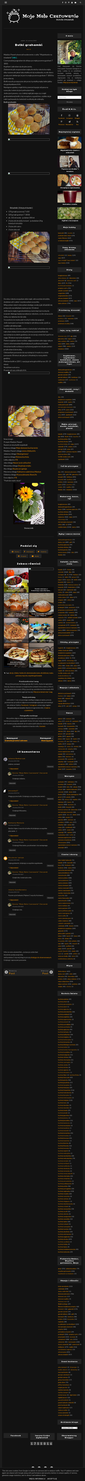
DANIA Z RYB (61, 542)
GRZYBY (68, 797)
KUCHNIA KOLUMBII (63, 1130)
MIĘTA (74, 592)
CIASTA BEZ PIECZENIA (64, 870)
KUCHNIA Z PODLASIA (64, 1242)
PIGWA (60, 756)
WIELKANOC (61, 1347)
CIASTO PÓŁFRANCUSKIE (64, 911)
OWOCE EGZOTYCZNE (64, 751)
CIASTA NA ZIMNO (63, 878)
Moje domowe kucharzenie (27, 448)
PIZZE (68, 449)
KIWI (68, 741)
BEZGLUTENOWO (62, 275)
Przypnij (23, 556)
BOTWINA (60, 784)
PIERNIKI (69, 948)
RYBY (72, 552)
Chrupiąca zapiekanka (70, 188)
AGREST (60, 718)
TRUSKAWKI (70, 761)
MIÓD (59, 344)
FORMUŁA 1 (61, 1309)
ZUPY (59, 258)
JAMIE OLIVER (61, 1382)
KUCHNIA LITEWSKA (63, 1146)
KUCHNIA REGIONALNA (64, 1191)
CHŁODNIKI (61, 255)
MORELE (76, 746)
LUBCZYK (60, 590)
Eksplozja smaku (24, 466)
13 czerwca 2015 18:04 (17, 775)
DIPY (59, 397)
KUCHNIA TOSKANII (63, 1224)
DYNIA (68, 731)
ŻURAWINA (69, 769)
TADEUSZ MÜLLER (62, 1410)
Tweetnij (43, 551)
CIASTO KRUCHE (62, 900)
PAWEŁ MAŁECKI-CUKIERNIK (66, 1402)
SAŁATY (60, 620)
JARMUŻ (74, 577)
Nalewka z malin (70, 204)
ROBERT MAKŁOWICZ (63, 1407)
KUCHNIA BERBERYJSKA (64, 1039)
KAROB (75, 739)
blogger (77, 118)
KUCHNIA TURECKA (63, 1229)
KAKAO (69, 696)
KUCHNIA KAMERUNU (64, 1123)
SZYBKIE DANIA (62, 527)
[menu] (6, 2)
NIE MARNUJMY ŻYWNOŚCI (65, 407)
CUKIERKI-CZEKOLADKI (64, 923)
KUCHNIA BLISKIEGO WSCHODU (66, 1045)
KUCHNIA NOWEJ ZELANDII (65, 1173)
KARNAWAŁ (61, 1317)
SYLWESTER (61, 1342)
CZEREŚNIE (71, 729)
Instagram (33, 705)
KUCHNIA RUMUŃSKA (64, 1196)
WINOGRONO (61, 764)
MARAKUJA (61, 746)
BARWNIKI (70, 863)
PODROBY (74, 984)
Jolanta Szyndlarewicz (17, 890)
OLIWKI (74, 814)
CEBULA (75, 787)
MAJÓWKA (61, 1322)
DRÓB (70, 974)
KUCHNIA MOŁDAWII (63, 1163)
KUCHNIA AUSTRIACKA (64, 1027)
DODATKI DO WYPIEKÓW (65, 399)
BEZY (59, 865)
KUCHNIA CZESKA (63, 1065)
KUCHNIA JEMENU (63, 1118)
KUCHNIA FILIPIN (62, 1075)
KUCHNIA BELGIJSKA (63, 1037)
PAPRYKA (60, 820)
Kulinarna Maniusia (16, 823)
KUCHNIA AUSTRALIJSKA (64, 1024)
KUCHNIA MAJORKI (63, 1151)
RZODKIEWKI (68, 827)
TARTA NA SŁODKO (63, 956)
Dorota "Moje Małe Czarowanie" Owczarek (30, 773)
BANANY (69, 724)
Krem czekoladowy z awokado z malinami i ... (16, 589)
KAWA (59, 698)
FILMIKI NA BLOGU (62, 1304)
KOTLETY (60, 482)
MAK (59, 943)
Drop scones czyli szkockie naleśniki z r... (41, 664)
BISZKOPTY (68, 865)
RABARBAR (60, 761)
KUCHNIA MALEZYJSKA (64, 1153)
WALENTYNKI (75, 1344)
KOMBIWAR (74, 377)
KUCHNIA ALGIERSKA (63, 1009)
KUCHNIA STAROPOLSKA (64, 1209)
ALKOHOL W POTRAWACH (64, 693)
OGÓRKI (60, 814)
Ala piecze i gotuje (19, 469)
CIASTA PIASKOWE (63, 880)
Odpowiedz (50, 766)
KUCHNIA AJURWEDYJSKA (65, 285)
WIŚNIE (71, 764)
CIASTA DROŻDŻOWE (63, 873)
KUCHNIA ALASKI (62, 1007)
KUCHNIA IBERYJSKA (63, 1095)
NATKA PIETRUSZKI (63, 404)
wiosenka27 (13, 791)
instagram (69, 118)
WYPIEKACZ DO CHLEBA (64, 678)
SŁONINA (68, 986)
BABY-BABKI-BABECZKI (64, 860)
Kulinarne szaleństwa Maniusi (29, 472)
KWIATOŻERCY (72, 587)
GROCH (60, 797)
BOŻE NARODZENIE (63, 1286)
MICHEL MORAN (62, 1395)
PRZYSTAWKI (61, 1337)
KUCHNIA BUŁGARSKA (64, 1055)
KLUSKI (66, 436)
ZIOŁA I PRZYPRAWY (71, 630)
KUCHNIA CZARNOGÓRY (64, 1062)
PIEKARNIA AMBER (71, 1268)
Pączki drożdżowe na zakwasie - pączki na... (16, 614)
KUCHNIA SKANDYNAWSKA (65, 1204)
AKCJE (29, 49)
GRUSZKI (68, 734)
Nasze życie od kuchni (22, 463)
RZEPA (60, 827)
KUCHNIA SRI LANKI (63, 1206)
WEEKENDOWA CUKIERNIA (65, 959)
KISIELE (67, 938)
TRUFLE (71, 835)
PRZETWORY (61, 321)
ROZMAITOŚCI (61, 1339)
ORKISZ (60, 524)
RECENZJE (72, 1337)
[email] (74, 2)
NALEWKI (67, 698)
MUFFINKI (68, 946)
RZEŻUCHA (61, 617)
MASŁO (72, 341)
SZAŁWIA (60, 622)
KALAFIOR (75, 799)
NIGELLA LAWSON (62, 1397)
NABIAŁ (60, 346)
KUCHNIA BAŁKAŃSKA (64, 1034)
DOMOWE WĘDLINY (63, 372)
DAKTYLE (60, 731)
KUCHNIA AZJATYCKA (72, 509)
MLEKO (68, 344)
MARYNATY (71, 318)
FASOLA (60, 794)
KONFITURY (61, 318)
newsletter (69, 124)
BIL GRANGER (73, 1367)
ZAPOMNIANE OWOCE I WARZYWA (67, 627)
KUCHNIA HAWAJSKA (63, 1085)
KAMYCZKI (61, 233)
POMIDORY (61, 822)
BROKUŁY (69, 784)
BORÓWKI (60, 726)
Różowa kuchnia (22, 457)
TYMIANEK (73, 625)
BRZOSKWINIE (71, 726)
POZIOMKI (70, 759)
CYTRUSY (60, 729)
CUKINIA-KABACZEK (71, 789)
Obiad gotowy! (22, 454)
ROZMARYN (71, 612)
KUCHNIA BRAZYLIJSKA (64, 1052)
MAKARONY (61, 517)
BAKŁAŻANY (71, 782)
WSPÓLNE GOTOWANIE (35, 676)
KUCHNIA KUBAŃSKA (63, 1141)
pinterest (61, 124)
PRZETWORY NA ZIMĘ (64, 323)
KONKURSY (71, 1317)
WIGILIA (71, 1347)
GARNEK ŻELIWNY (63, 377)
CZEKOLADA (61, 926)
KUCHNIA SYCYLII (62, 1211)
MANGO (69, 744)
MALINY (60, 744)
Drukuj (17, 551)
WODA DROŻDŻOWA (63, 676)
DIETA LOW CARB (71, 280)
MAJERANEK (70, 590)
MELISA (60, 592)
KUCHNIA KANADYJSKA (64, 1125)
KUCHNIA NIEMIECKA (64, 1168)
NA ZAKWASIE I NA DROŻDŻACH (66, 663)
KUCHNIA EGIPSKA (63, 1070)
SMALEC (60, 487)
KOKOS (69, 582)
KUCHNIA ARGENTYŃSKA (64, 1019)
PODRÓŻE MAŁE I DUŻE (64, 235)
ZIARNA (74, 527)
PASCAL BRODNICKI (63, 1400)
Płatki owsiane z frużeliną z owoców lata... (41, 589)
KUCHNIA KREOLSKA (63, 1135)
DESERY (71, 926)
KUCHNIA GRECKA (63, 550)
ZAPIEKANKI (69, 415)
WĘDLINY (60, 382)
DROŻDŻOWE (45, 673)
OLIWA (59, 410)
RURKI (59, 954)
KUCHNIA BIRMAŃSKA (64, 1042)
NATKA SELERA (62, 597)
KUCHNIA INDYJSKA (63, 1100)
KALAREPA (60, 802)
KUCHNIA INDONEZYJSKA (65, 1098)
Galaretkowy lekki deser (41, 640)
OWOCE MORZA (62, 552)
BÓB (68, 787)
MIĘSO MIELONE (71, 979)
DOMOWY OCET (62, 1301)
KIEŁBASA (69, 477)
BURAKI (60, 787)
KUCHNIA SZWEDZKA (64, 1219)
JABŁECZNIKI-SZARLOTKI (64, 933)
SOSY (59, 415)
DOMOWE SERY (62, 336)
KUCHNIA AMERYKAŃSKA (65, 1012)
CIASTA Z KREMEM (63, 885)
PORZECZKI (61, 759)
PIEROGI (60, 449)
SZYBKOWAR (61, 380)
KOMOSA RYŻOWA (73, 585)
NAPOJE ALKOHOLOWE (64, 703)
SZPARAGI (60, 832)
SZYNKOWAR (72, 380)
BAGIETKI (60, 648)
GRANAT (60, 734)
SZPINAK (69, 832)
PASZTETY (69, 484)
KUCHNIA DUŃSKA (63, 1067)
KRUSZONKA (61, 941)
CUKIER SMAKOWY (63, 921)
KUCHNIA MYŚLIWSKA (64, 1166)
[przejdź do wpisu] (41, 569)
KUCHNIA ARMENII (63, 1022)
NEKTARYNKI (61, 749)
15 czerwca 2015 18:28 (17, 842)
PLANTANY (68, 756)
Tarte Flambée (16, 640)
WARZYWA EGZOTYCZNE (64, 837)
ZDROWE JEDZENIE (63, 301)
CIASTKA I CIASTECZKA (64, 893)
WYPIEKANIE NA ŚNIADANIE (65, 1273)
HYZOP (60, 577)
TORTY (73, 956)
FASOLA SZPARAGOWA (72, 794)
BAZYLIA (60, 569)
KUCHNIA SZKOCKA (63, 1214)
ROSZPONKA (61, 612)
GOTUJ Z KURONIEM (63, 1380)
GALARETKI (61, 931)
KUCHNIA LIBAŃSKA (63, 1143)
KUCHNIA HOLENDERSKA (64, 1092)
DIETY (59, 283)
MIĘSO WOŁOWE (62, 984)
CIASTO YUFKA (62, 916)
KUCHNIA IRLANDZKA (63, 1105)
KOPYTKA (75, 436)
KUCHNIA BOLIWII (62, 1047)
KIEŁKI (75, 580)
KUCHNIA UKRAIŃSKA (63, 1232)
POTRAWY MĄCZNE (21, 676)
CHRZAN (69, 569)
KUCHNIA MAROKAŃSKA (64, 1156)
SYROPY (74, 706)
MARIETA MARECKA (63, 1390)
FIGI (76, 731)
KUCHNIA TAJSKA (62, 1221)
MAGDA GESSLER (62, 1387)
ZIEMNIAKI (61, 847)
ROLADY (73, 951)
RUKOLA (72, 615)
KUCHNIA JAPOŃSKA (63, 1115)
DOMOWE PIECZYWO (33, 673)
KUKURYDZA (74, 809)
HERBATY (75, 574)
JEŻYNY (60, 739)
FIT (66, 283)
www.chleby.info (29, 451)
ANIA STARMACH (62, 1367)
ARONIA (67, 721)
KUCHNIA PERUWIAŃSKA (65, 1181)
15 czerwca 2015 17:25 (13, 892)
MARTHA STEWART (63, 1392)
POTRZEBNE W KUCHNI (64, 1332)
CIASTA (70, 868)
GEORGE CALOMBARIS (64, 1375)
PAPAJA (60, 754)
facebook (61, 118)
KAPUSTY (60, 804)
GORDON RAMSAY (63, 1377)
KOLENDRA (61, 585)
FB (16, 460)
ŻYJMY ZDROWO (62, 303)
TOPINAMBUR (62, 835)
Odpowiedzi (14, 769)
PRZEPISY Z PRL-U (63, 288)
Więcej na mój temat (70, 82)
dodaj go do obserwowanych (41, 957)
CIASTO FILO (61, 895)
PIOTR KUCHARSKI (63, 1405)
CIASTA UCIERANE (63, 883)
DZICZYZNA (61, 976)
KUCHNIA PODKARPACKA (65, 1183)
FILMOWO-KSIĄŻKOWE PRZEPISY (67, 1306)
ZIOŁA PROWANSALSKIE (64, 633)
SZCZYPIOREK (62, 625)
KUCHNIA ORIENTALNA (64, 1176)
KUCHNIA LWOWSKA (63, 1148)
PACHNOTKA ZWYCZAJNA (65, 605)
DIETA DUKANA (62, 278)
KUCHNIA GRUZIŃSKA (63, 1082)
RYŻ (66, 524)
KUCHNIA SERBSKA (63, 1199)
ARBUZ (60, 721)
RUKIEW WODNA (62, 615)
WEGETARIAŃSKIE (63, 296)
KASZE (60, 509)
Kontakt (42, 726)
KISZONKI (68, 316)
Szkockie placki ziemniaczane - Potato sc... (16, 663)
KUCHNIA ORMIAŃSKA (64, 1178)
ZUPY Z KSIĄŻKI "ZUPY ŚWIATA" (66, 260)
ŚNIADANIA (61, 349)
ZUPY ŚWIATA (62, 263)
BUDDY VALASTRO (63, 1370)
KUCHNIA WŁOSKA (63, 441)
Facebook (24, 705)
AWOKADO (75, 721)
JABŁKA (60, 736)
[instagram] (64, 2)
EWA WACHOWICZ (63, 1372)
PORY (71, 822)
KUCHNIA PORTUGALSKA (64, 1189)
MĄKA (51, 673)
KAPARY (69, 580)
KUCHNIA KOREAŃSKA (64, 1133)
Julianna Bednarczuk (16, 758)
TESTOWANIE (72, 1342)
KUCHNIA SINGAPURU (64, 1201)
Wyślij (37, 556)
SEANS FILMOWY (62, 238)
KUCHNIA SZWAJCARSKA (64, 1216)
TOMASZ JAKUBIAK (63, 1413)
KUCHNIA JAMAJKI (63, 1113)
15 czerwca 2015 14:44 (13, 860)
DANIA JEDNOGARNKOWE (65, 370)
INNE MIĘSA (71, 976)
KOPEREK (60, 402)
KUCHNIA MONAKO (63, 1161)
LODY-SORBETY (62, 341)
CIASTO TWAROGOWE (64, 913)
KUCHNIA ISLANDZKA (63, 1108)
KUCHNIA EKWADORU (64, 1072)
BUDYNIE (60, 868)
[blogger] (71, 2)
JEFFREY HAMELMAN (63, 1385)
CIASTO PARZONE (62, 908)
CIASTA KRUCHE (62, 875)
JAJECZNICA (61, 339)
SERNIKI (66, 954)
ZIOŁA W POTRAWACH (64, 417)
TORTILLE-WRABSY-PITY (64, 457)
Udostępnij (30, 551)
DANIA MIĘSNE (62, 971)
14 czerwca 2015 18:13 (13, 825)
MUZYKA (70, 233)
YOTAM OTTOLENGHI (63, 1415)
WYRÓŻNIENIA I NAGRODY (65, 1349)
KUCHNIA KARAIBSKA (63, 1128)
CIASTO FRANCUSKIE (63, 898)
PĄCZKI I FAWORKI (63, 951)
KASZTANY (61, 741)
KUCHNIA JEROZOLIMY (64, 1120)
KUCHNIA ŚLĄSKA (62, 1247)
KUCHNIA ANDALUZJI (63, 1014)
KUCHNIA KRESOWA (63, 1138)
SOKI (67, 706)
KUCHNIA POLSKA (62, 439)
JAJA (72, 336)
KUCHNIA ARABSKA (63, 999)
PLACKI (60, 452)
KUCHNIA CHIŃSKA (63, 512)
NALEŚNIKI (61, 446)
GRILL (67, 474)
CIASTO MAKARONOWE (64, 903)
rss (77, 124)
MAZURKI (74, 943)
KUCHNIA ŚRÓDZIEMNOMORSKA (66, 1249)
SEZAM (69, 620)
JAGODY (69, 736)
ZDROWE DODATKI (63, 298)
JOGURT (70, 339)
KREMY (70, 255)
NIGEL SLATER (73, 1395)
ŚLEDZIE (60, 489)
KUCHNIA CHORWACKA (64, 1060)
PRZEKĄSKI (61, 607)
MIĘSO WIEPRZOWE (63, 981)
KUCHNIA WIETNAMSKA (64, 1234)
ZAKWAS (60, 681)
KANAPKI (60, 477)
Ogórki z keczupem (70, 220)
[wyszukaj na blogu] (80, 2)
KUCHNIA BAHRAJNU (63, 1032)
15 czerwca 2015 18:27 (17, 874)
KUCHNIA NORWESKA (64, 1171)
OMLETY (69, 346)
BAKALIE (60, 434)
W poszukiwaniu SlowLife (26, 474)
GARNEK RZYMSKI (63, 375)
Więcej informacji (37, 1479)
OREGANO (60, 600)
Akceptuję (52, 1479)
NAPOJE (60, 701)
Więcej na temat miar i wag (42, 692)
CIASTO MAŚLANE (62, 905)
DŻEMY (60, 316)
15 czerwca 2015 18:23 (17, 906)
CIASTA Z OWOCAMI (63, 888)
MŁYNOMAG (61, 519)
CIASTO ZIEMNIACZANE (64, 918)
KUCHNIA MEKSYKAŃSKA (65, 1158)
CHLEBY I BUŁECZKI (20, 673)
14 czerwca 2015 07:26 (13, 793)
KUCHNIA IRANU (62, 1103)
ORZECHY (70, 749)
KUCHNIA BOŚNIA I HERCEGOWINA (67, 1050)
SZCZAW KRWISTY (70, 622)
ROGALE (60, 670)
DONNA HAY (74, 1370)
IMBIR (66, 577)
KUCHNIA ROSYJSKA (63, 1194)
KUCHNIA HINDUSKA (63, 1087)
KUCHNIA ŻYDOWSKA (64, 1252)
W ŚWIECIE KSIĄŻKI (63, 240)
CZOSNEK (60, 572)
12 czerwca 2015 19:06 (13, 761)
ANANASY (68, 718)
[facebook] (62, 2)
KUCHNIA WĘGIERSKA (64, 1237)
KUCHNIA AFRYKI (62, 1001)
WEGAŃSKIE (61, 293)
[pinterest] (68, 2)
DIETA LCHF (61, 280)
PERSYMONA (69, 754)
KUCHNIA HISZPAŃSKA (64, 1090)
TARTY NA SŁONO (62, 454)
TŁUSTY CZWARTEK (63, 1344)
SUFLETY (75, 954)
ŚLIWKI (59, 769)
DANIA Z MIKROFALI (63, 1291)
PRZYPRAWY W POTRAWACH (65, 412)
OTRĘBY (60, 602)
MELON (69, 746)
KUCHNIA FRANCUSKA (64, 1077)
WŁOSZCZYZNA (62, 842)
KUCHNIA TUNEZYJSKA (64, 1226)
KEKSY (60, 938)
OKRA (68, 814)
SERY (71, 1339)
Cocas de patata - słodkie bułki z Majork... (41, 614)
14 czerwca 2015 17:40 (17, 807)
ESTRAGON (61, 574)
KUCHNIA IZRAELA (62, 1110)
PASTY (68, 410)
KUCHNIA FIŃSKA (74, 1075)
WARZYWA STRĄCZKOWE (64, 840)
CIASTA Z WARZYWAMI (64, 890)
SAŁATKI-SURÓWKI (63, 290)
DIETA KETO (72, 278)
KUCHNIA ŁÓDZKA (63, 444)
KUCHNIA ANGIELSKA (63, 1017)
